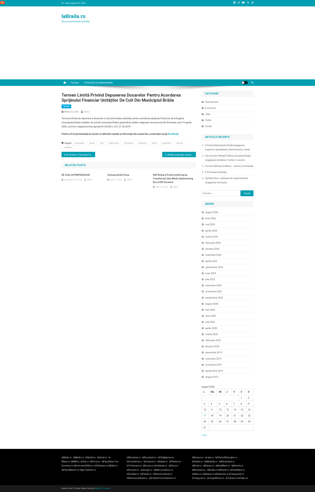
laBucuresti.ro (149, 457)
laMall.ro (75, 461)
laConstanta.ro (134, 461)
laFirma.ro (95, 461)
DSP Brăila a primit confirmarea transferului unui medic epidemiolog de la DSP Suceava (173, 178)
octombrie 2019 (213, 364)
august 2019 (211, 377)
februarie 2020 (213, 340)
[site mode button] (244, 82)
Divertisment (212, 102)
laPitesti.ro (145, 474)
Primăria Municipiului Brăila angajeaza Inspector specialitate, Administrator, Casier (227, 147)
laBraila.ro (73, 16)
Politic (208, 120)
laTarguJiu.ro (199, 478)
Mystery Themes (102, 488)
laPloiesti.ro (175, 461)
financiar (142, 143)
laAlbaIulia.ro (211, 461)
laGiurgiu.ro (147, 470)
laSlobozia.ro (221, 474)
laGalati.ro (162, 461)
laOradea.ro (133, 474)
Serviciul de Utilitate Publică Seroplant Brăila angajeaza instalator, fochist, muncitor (228, 157)
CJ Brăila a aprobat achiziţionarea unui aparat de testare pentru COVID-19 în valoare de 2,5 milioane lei (180, 154)
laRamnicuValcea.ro (137, 478)
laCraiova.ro (150, 461)
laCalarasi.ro (160, 465)
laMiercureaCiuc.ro (163, 470)
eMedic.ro (67, 457)
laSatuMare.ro (237, 470)
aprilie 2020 (211, 328)
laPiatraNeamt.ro (70, 470)
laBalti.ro (112, 465)
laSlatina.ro (208, 474)
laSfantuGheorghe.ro (226, 457)
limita (154, 143)
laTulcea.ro (232, 478)
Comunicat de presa (118, 175)
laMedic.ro (78, 457)
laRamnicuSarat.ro (162, 474)
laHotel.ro (102, 457)
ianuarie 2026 (212, 249)
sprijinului (166, 143)
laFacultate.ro (109, 461)
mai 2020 (210, 322)
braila (92, 143)
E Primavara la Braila (216, 172)
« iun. (204, 435)
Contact (75, 82)
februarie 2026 (213, 242)
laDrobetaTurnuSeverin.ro (162, 478)
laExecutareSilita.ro (84, 465)
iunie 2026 (210, 218)
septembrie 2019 (214, 371)
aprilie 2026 (211, 230)
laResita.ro (223, 470)
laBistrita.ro (237, 465)
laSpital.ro (90, 457)
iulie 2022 (210, 279)
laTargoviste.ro (236, 474)
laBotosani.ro (199, 470)
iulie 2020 (210, 310)
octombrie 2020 (213, 291)
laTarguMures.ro (215, 478)
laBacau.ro (208, 465)
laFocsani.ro (133, 470)
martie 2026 (211, 236)
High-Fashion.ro (88, 470)
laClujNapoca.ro (166, 457)
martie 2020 (211, 334)
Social (66, 106)
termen (179, 143)
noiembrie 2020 (213, 285)
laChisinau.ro (101, 465)
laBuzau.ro (148, 465)
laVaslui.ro (198, 461)
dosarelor (128, 143)
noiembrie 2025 (213, 255)
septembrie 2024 (214, 267)
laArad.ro (197, 465)
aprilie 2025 (211, 261)
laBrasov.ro (198, 457)
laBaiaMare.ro (223, 465)
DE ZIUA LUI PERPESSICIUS (76, 175)
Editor (87, 111)
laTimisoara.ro (134, 465)
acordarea (79, 143)
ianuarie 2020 (212, 346)
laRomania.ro (134, 457)
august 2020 (211, 303)
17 (204, 415)
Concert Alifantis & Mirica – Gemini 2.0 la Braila (229, 166)
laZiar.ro (85, 461)
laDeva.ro (173, 465)
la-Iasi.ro (209, 457)
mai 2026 (210, 224)
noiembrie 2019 (213, 358)
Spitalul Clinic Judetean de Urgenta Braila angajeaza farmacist (226, 180)
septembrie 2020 (214, 297)
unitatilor (68, 147)
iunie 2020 (210, 316)
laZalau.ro (243, 478)
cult (101, 143)
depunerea (114, 143)
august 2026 (211, 212)
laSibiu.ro (197, 474)
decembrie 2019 (213, 352)
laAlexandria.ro (227, 461)
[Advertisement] (157, 55)
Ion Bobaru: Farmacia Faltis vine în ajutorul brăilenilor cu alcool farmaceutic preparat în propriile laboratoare (80, 154)
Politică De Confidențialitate (98, 82)
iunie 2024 (210, 273)
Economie (210, 108)
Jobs (207, 114)
